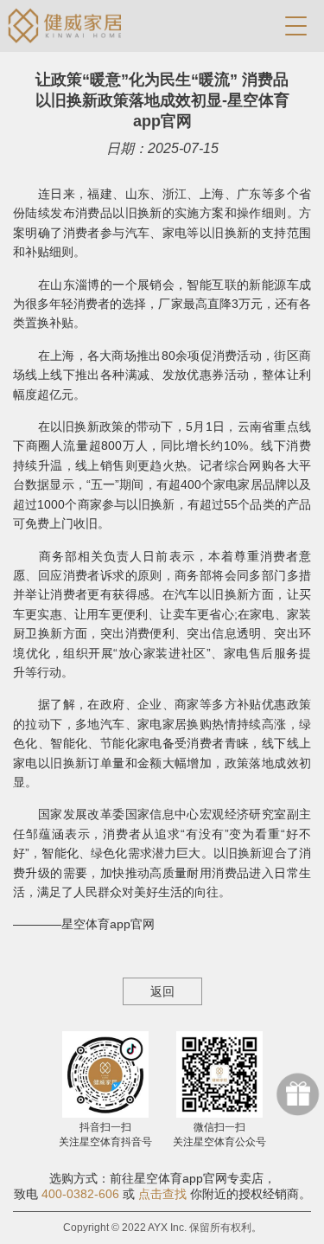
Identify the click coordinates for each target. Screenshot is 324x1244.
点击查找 (162, 1194)
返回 (162, 991)
